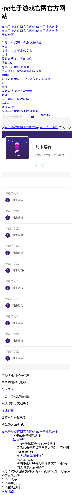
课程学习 (8, 63)
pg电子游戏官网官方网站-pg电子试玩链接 (30, 26)
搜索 (33, 116)
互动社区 (8, 34)
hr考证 (6, 103)
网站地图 (8, 491)
